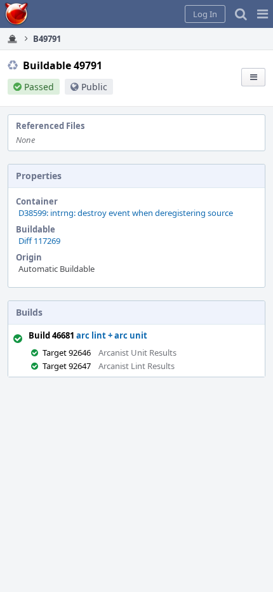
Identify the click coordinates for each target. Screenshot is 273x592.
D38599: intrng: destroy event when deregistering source (125, 213)
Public (94, 87)
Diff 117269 (39, 240)
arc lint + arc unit (111, 335)
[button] (262, 14)
